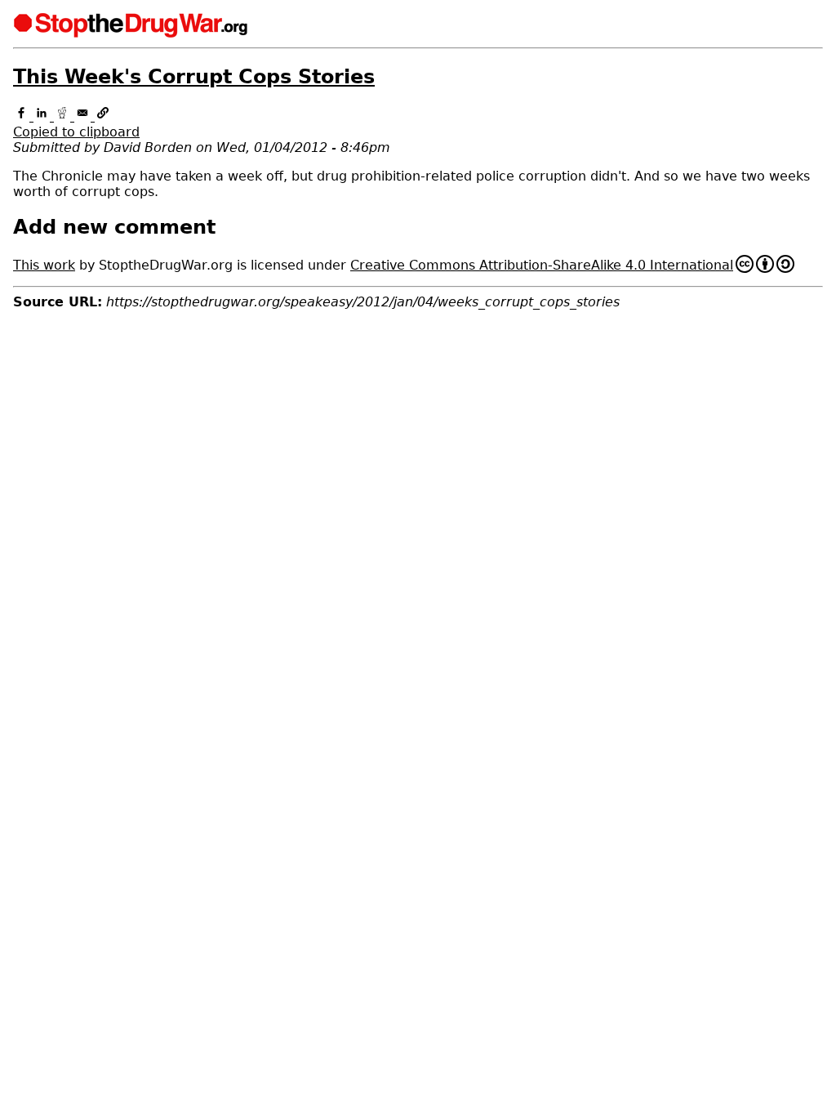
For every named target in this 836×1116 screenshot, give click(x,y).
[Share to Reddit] (64, 116)
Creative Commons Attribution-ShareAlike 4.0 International (541, 265)
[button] (418, 124)
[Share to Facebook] (23, 116)
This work (44, 265)
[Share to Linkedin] (43, 116)
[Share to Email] (84, 116)
